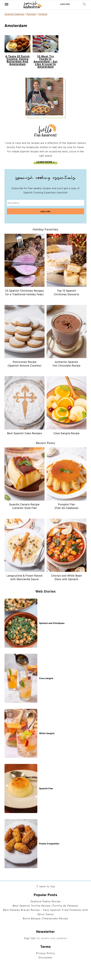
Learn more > (45, 162)
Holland (42, 14)
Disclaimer (45, 957)
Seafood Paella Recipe (45, 901)
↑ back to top (45, 886)
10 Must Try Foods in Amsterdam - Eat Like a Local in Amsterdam (46, 61)
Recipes (31, 14)
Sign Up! (29, 938)
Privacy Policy (45, 953)
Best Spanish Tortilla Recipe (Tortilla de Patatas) (45, 905)
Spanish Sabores (14, 14)
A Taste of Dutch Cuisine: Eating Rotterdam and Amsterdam (17, 60)
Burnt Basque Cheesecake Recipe (45, 918)
